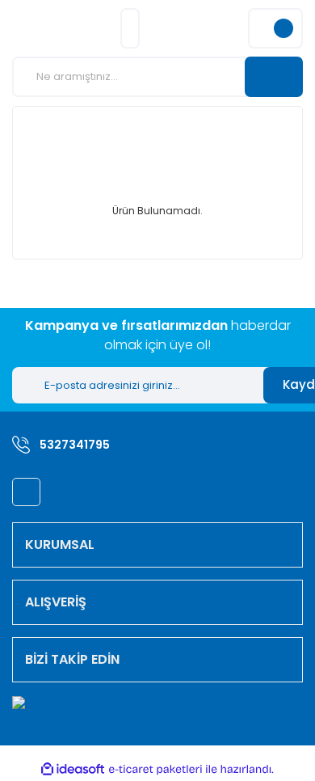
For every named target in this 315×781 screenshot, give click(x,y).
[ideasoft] (72, 770)
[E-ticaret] (155, 769)
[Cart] (275, 28)
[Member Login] (130, 28)
